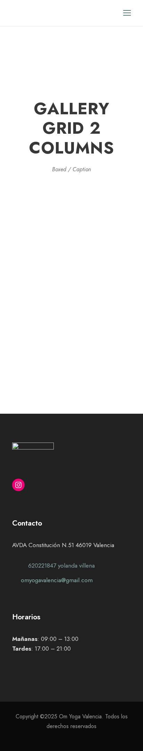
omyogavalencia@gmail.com (57, 580)
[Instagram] (18, 485)
